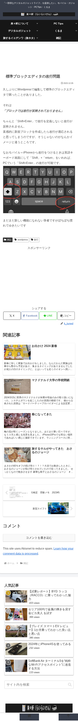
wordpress (23, 239)
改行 (36, 239)
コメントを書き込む (39, 537)
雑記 (9, 239)
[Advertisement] (39, 58)
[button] (66, 316)
